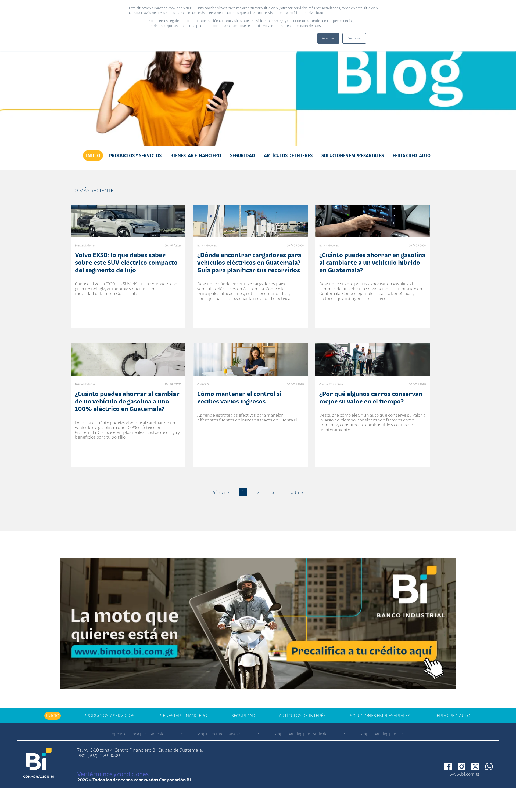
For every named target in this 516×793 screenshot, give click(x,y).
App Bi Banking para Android (301, 734)
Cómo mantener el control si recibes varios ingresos (239, 397)
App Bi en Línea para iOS (220, 734)
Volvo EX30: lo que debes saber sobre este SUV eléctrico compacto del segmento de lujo (126, 262)
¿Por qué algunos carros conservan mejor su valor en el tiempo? (370, 397)
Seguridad (242, 155)
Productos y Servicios (135, 155)
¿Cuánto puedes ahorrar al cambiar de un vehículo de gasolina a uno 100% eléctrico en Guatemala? (127, 401)
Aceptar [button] (328, 38)
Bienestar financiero (195, 155)
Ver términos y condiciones (113, 774)
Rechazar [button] (354, 38)
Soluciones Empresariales (352, 155)
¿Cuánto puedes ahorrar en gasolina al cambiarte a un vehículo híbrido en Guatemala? (372, 262)
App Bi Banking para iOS (382, 734)
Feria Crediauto (412, 155)
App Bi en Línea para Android (138, 734)
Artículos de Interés (288, 155)
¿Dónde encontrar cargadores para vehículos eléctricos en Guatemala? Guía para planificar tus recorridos (249, 262)
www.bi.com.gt (464, 774)
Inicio (93, 155)
